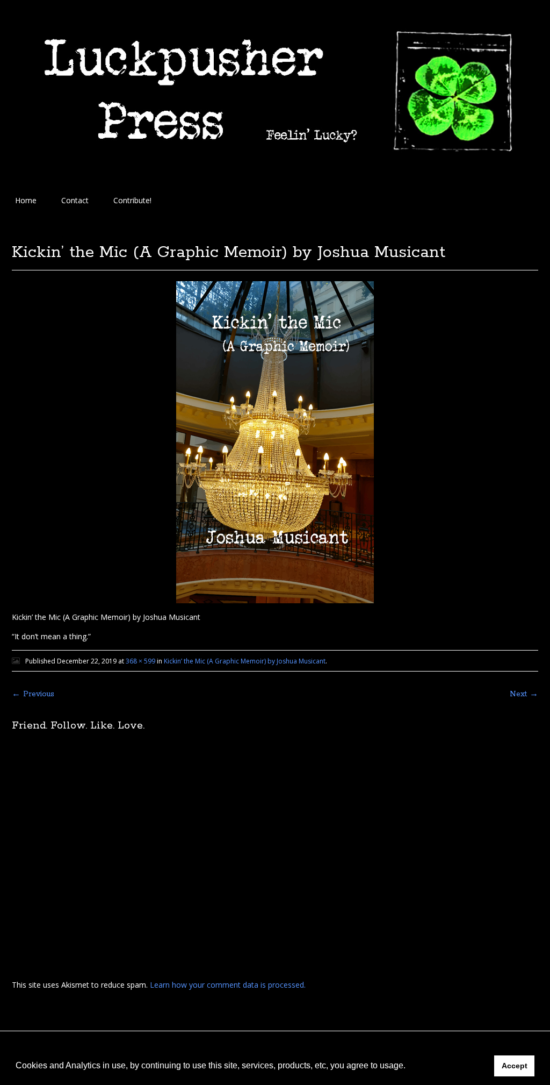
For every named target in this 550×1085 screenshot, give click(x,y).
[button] (409, 1066)
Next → (524, 694)
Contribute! (132, 200)
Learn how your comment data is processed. (228, 985)
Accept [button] (514, 1065)
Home (26, 200)
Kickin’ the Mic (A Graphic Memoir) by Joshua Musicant (244, 661)
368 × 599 (140, 661)
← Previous (33, 694)
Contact (75, 200)
